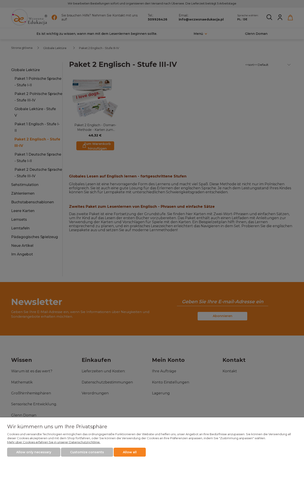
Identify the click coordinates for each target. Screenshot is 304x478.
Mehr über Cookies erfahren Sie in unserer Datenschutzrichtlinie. (53, 442)
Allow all (130, 452)
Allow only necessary (33, 452)
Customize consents (87, 452)
